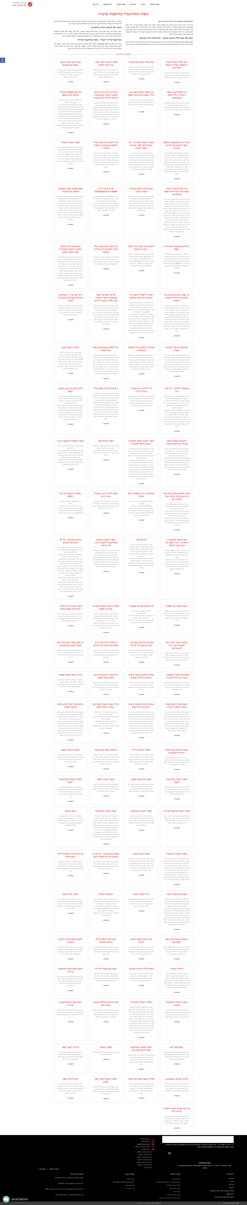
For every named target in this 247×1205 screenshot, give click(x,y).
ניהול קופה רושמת (141, 894)
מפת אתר (42, 1169)
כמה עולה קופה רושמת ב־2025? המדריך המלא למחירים (177, 65)
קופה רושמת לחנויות (70, 142)
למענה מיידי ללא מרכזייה (19, 3)
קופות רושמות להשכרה (176, 853)
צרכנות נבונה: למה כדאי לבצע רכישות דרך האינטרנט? (177, 645)
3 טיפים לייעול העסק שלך (106, 388)
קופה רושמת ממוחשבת (141, 811)
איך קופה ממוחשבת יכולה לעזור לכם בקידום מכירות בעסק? (106, 249)
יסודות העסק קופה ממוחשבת (141, 1079)
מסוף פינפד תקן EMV (176, 606)
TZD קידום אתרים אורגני (231, 1203)
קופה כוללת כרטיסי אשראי (141, 968)
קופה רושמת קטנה (141, 853)
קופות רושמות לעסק (70, 750)
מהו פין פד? (141, 539)
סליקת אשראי (176, 968)
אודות (143, 4)
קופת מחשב (70, 811)
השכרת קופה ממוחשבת (106, 750)
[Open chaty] (6, 1199)
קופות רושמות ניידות (141, 750)
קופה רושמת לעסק (105, 779)
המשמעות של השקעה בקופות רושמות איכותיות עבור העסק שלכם (70, 249)
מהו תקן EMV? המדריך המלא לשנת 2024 (69, 1195)
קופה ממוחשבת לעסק (141, 779)
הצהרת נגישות (54, 1169)
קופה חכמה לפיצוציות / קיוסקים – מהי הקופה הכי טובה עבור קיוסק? (176, 542)
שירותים (133, 4)
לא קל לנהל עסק (70, 1079)
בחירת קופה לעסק (70, 1047)
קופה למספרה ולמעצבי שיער (70, 441)
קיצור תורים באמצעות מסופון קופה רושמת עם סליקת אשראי (176, 145)
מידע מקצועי (107, 4)
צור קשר (95, 4)
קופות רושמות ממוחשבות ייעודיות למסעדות (69, 1178)
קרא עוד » (177, 82)
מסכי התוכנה (121, 4)
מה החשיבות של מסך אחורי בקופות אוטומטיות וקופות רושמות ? (106, 145)
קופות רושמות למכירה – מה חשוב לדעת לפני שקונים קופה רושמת (141, 145)
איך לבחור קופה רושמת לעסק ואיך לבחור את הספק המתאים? (176, 191)
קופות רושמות (154, 4)
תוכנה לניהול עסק (70, 894)
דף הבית (231, 1178)
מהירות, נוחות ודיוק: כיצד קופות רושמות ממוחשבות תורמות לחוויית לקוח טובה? (105, 95)
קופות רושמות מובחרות (141, 1002)
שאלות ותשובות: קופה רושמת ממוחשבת (222, 1191)
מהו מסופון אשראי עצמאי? (141, 606)
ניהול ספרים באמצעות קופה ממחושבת (70, 1183)
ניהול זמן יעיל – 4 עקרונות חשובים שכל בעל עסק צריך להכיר (70, 298)
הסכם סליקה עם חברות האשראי (224, 1197)
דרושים (231, 1188)
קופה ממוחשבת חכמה (177, 894)
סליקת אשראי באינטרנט (176, 1079)
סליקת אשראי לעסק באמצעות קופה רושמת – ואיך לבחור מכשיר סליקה (105, 298)
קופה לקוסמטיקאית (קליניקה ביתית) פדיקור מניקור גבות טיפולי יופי (176, 496)
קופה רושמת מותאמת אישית (176, 811)
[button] (2, 60)
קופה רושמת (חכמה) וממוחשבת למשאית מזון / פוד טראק (106, 542)
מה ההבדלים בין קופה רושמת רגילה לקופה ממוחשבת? (177, 95)
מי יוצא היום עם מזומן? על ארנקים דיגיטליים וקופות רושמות (176, 298)
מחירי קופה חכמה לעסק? (70, 674)
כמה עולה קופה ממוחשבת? (141, 62)
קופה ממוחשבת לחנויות (106, 968)
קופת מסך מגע (176, 1047)
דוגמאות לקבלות (105, 894)
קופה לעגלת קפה (106, 441)
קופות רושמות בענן (70, 347)
